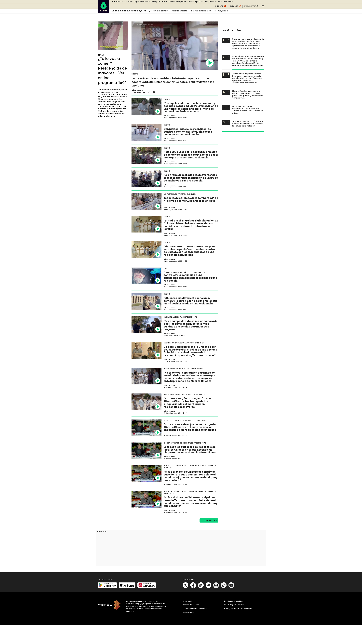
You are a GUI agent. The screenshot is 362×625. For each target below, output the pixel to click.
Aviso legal (187, 601)
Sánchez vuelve (126, 2)
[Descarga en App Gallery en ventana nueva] (146, 587)
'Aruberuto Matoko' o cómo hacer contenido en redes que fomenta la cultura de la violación (248, 123)
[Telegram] (208, 587)
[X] (185, 587)
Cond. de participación (234, 605)
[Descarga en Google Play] (107, 587)
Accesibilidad (188, 612)
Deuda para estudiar (159, 2)
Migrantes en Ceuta (142, 2)
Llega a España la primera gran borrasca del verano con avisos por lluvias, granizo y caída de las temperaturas (247, 94)
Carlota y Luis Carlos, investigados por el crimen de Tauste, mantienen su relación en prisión (247, 109)
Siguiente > (210, 520)
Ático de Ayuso (174, 2)
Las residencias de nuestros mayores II (209, 11)
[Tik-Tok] (224, 587)
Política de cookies (191, 605)
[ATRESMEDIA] (110, 606)
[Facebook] (193, 587)
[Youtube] (231, 587)
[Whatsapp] (201, 587)
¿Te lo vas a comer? (158, 11)
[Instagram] (216, 587)
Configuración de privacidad (195, 608)
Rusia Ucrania (227, 2)
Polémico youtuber (188, 2)
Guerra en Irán (214, 2)
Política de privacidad (233, 601)
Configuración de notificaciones (238, 608)
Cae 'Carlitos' (202, 2)
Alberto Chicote (179, 11)
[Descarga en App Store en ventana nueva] (127, 587)
